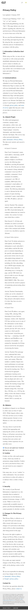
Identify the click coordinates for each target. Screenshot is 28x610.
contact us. (19, 589)
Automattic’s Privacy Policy (14, 139)
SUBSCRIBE (15, 608)
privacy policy (14, 105)
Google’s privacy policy (11, 579)
